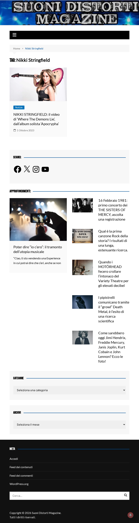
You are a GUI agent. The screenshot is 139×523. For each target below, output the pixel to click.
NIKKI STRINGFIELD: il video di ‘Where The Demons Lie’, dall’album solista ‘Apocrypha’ (36, 119)
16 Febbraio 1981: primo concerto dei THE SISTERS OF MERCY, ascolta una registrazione (112, 209)
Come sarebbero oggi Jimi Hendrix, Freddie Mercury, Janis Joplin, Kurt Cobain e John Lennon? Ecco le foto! (112, 347)
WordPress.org (19, 484)
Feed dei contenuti (21, 467)
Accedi (14, 458)
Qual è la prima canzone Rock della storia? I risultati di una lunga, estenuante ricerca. (113, 240)
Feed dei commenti (21, 475)
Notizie (19, 107)
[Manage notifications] (130, 515)
